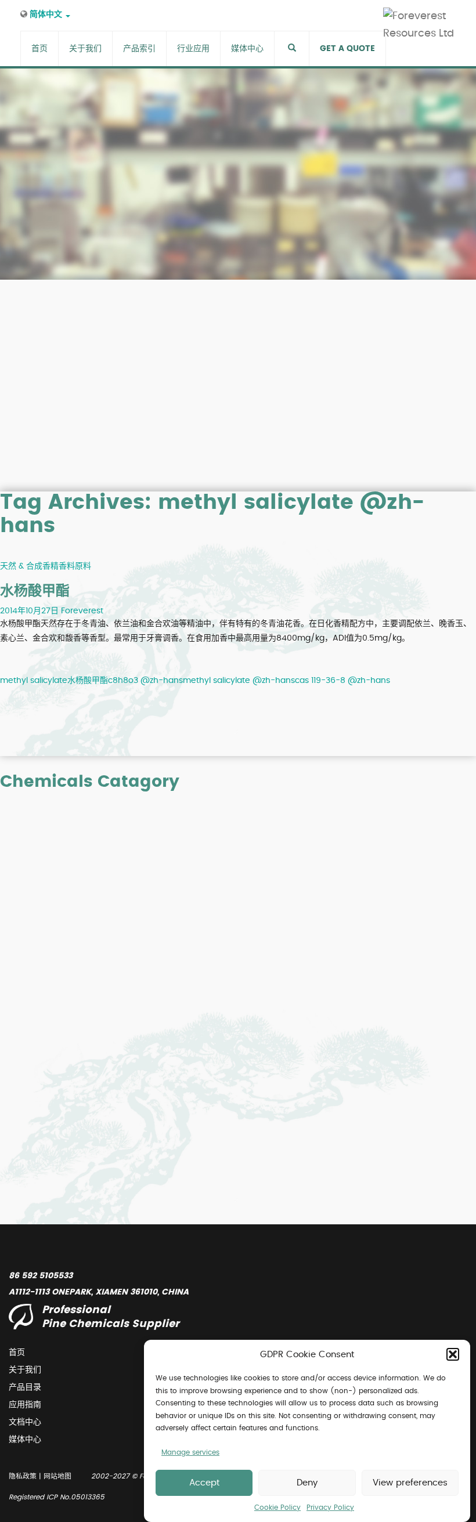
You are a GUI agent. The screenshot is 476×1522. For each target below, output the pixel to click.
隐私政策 (23, 1476)
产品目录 (25, 1387)
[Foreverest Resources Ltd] (423, 16)
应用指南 (25, 1405)
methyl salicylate (33, 681)
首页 (17, 1353)
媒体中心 (25, 1440)
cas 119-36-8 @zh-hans (342, 681)
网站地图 (57, 1476)
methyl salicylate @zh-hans (239, 681)
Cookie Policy (277, 1507)
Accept (204, 1482)
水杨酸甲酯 (35, 591)
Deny (307, 1482)
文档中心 (25, 1422)
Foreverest (82, 611)
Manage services (190, 1452)
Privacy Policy (330, 1507)
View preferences (410, 1482)
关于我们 (25, 1370)
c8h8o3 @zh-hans (145, 681)
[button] (453, 1354)
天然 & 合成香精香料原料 (45, 566)
